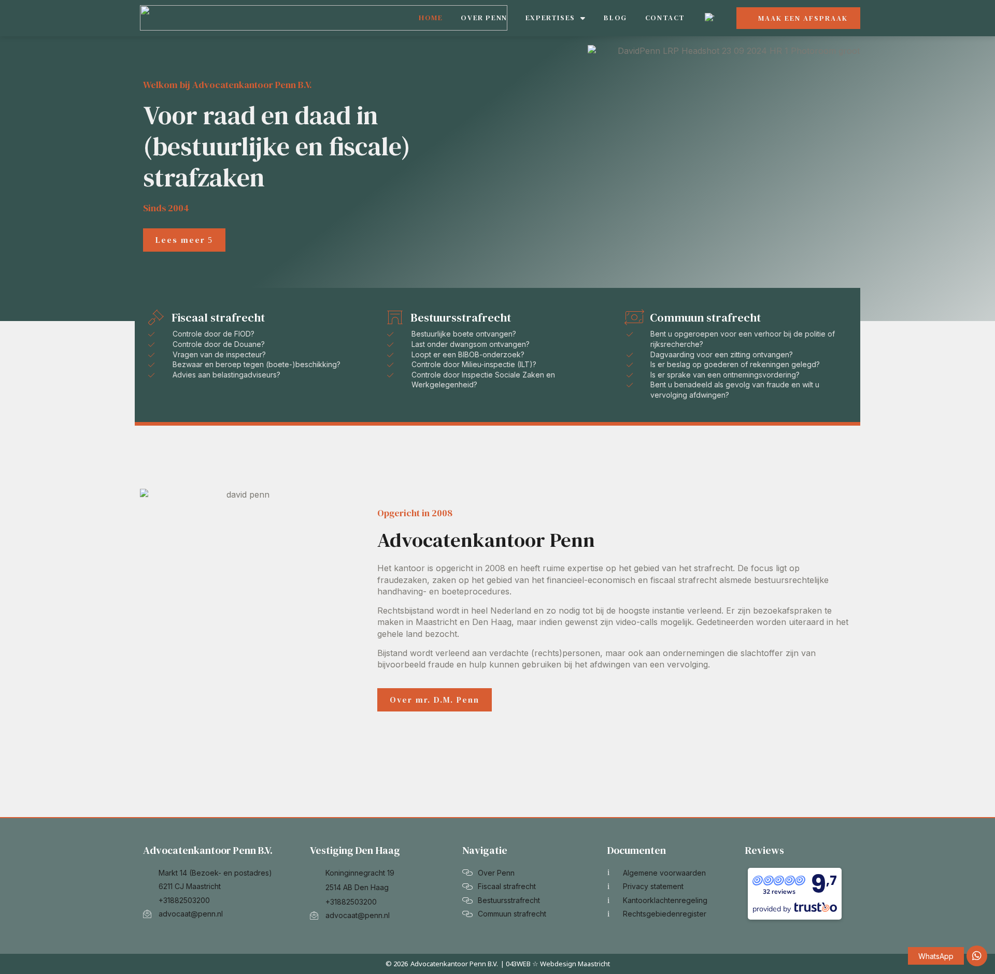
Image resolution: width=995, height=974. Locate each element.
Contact (665, 17)
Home (431, 17)
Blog (615, 17)
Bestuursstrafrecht (460, 317)
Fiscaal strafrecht (218, 317)
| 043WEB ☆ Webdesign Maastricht (555, 963)
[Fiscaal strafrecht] (156, 317)
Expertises (550, 17)
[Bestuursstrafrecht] (395, 317)
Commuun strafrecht (705, 317)
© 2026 (397, 963)
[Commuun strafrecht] (634, 317)
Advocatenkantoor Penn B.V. (454, 963)
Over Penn (484, 17)
